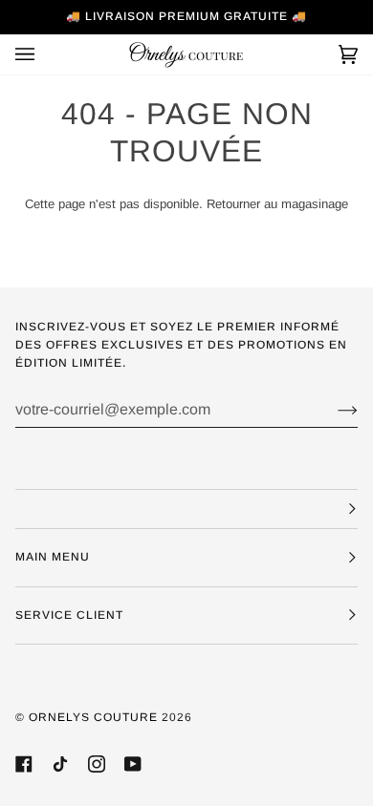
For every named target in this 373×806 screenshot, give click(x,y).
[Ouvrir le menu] (44, 54)
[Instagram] (96, 764)
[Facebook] (24, 764)
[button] (186, 509)
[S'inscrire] (332, 409)
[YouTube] (133, 764)
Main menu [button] (52, 556)
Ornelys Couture (93, 717)
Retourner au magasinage (277, 204)
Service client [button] (69, 615)
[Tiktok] (60, 764)
